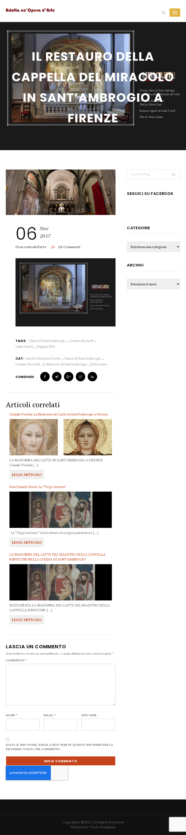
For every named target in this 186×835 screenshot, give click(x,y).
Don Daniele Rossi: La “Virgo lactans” (38, 486)
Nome (12, 715)
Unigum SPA (46, 346)
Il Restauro (98, 364)
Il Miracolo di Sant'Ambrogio (65, 364)
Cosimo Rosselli (81, 340)
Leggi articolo (27, 474)
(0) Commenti (68, 246)
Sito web (89, 715)
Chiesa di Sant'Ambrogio (47, 340)
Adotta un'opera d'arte (43, 358)
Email (50, 715)
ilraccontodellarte (31, 246)
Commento (16, 660)
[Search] (164, 12)
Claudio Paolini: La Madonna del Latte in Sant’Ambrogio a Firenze (58, 414)
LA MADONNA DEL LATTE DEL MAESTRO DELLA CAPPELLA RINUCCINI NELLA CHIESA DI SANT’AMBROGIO (57, 557)
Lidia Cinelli (24, 346)
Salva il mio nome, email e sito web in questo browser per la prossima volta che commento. (59, 747)
